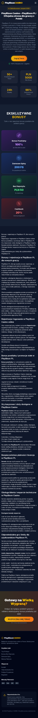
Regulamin (4, 675)
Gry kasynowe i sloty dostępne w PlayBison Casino (18, 243)
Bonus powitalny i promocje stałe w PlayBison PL (18, 241)
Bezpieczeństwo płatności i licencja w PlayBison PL (18, 245)
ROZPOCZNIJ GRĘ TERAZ (19, 619)
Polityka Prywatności (7, 672)
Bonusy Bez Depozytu (7, 654)
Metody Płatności (6, 659)
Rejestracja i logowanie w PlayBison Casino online (18, 239)
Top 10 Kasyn (5, 651)
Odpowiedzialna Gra (7, 670)
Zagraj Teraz (19, 58)
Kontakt (3, 667)
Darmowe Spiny (6, 656)
